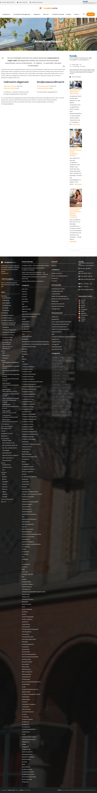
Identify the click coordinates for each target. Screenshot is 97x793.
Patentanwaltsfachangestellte (30, 629)
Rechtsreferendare (27, 662)
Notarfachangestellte (27, 617)
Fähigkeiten (62, 381)
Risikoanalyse (25, 667)
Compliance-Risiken (7, 337)
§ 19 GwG (24, 291)
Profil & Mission (5, 438)
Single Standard (26, 692)
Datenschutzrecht (27, 446)
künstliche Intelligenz (27, 584)
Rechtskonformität (56, 403)
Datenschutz (5, 355)
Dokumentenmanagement (29, 456)
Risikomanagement (27, 672)
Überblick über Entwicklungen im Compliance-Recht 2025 (34, 277)
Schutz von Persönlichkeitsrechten (31, 682)
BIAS (23, 356)
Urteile (23, 734)
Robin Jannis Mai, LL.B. (8, 458)
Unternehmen (55, 409)
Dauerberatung (6, 298)
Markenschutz (25, 597)
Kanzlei (3, 351)
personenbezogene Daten (29, 639)
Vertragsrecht (55, 344)
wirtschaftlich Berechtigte (29, 777)
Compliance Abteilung (28, 366)
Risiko (69, 403)
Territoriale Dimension (28, 712)
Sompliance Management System (31, 694)
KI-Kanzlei (54, 281)
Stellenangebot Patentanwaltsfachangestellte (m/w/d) (10, 385)
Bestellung (4, 296)
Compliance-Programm (8, 332)
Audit (23, 334)
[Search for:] (83, 250)
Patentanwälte (26, 627)
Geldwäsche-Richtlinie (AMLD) (30, 502)
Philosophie (25, 642)
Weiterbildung (63, 412)
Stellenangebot (26, 699)
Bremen (4, 479)
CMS (23, 361)
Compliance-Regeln (27, 426)
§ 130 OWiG (25, 289)
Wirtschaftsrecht (56, 415)
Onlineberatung (6, 305)
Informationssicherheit (28, 536)
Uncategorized (26, 727)
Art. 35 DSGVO (25, 329)
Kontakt (68, 14)
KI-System (24, 567)
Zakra (21, 790)
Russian (82, 321)
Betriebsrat (25, 354)
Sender (24, 687)
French (82, 304)
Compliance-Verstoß (27, 436)
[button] (10, 14)
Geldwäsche (25, 499)
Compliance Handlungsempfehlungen (32, 381)
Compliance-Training (27, 429)
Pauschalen (5, 308)
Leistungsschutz (26, 589)
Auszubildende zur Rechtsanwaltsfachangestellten (35, 344)
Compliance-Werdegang (28, 439)
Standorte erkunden (36, 2)
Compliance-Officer (27, 421)
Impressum (5, 358)
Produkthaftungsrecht (28, 644)
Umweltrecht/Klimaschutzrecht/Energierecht (64, 337)
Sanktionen (55, 406)
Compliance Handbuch (28, 379)
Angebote (36, 14)
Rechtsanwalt (25, 649)
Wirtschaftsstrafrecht (66, 415)
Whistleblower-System (28, 772)
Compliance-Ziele (7, 340)
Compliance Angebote (7, 320)
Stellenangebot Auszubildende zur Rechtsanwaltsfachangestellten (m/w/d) (10, 373)
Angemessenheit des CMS (29, 316)
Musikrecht (25, 612)
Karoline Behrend (6, 453)
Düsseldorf (5, 481)
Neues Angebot (6, 303)
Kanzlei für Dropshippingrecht (59, 276)
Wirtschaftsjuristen (27, 779)
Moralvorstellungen (27, 609)
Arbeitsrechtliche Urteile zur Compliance (33, 281)
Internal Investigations (28, 542)
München (4, 494)
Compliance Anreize (27, 369)
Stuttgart (4, 496)
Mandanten (4, 436)
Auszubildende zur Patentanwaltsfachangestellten (35, 341)
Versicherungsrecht (27, 752)
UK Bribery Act (25, 722)
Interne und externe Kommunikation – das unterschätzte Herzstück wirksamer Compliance (76, 212)
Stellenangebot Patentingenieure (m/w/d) (9, 390)
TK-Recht (24, 714)
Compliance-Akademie (57, 360)
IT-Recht (24, 549)
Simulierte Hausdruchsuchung (30, 689)
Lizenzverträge (26, 594)
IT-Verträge (25, 554)
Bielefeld (4, 476)
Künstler (24, 579)
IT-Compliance (26, 547)
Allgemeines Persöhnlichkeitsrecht (31, 314)
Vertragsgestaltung (27, 754)
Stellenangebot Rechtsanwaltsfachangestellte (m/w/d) (10, 406)
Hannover (4, 489)
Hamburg (4, 487)
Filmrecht (24, 487)
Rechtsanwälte (26, 652)
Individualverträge (27, 532)
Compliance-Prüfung (8, 335)
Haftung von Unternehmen (29, 519)
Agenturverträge (26, 309)
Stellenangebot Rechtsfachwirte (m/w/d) (9, 412)
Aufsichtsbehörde (26, 336)
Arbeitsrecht (25, 324)
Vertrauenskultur (26, 759)
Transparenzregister (27, 719)
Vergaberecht (25, 742)
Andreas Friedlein (6, 440)
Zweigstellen (25, 782)
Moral (23, 607)
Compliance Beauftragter (29, 374)
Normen (24, 614)
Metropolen (25, 602)
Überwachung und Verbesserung (7, 347)
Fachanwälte (25, 481)
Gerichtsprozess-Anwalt (58, 289)
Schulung (62, 406)
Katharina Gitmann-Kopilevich (10, 455)
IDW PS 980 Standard (27, 529)
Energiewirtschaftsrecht (28, 469)
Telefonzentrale (26, 709)
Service (76, 14)
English (82, 302)
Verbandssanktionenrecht (29, 739)
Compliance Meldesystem (29, 389)
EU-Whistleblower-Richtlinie (29, 476)
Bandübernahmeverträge (29, 346)
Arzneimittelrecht (26, 331)
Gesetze (54, 390)
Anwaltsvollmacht (7, 467)
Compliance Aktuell (58, 14)
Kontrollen (62, 397)
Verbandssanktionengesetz (29, 737)
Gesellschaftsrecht (27, 511)
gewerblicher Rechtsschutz (29, 514)
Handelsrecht (55, 319)
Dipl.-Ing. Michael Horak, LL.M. (10, 445)
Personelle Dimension (27, 637)
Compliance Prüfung (27, 399)
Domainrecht (25, 459)
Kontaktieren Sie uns (6, 433)
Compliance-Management (21, 14)
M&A (53, 334)
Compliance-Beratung (69, 360)
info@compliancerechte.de (87, 279)
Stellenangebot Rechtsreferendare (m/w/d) (10, 416)
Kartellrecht (25, 559)
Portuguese (83, 309)
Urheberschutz (26, 732)
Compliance (6, 14)
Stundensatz (5, 310)
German (82, 300)
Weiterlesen (76, 124)
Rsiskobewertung (26, 674)
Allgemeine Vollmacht (9, 86)
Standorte (4, 472)
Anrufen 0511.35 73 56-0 (8, 2)
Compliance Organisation (29, 394)
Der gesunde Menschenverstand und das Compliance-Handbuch (75, 151)
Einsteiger (65, 378)
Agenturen (25, 306)
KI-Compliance (5, 424)
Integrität (66, 390)
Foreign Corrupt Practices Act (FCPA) (32, 494)
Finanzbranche (26, 489)
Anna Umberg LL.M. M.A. (8, 443)
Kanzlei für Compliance (68, 394)
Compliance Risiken (27, 401)
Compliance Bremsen (28, 376)
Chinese (82, 319)
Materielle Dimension (27, 599)
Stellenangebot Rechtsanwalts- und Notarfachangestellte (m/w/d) (10, 400)
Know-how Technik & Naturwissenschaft (7, 427)
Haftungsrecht (26, 521)
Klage (23, 569)
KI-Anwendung (26, 564)
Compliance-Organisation (9, 330)
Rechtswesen (25, 664)
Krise (23, 577)
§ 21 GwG (24, 296)
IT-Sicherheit (25, 551)
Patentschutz (25, 634)
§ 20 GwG (24, 294)
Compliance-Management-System (60, 369)
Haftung (60, 390)
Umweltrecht (25, 724)
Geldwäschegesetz (27, 504)
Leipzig (4, 491)
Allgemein (24, 311)
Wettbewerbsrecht (27, 769)
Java (23, 557)
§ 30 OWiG (25, 299)
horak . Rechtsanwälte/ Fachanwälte (61, 322)
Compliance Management (29, 384)
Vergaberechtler (56, 341)
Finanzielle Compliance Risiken (30, 491)
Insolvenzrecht (26, 539)
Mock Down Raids (26, 604)
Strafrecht (25, 702)
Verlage (24, 744)
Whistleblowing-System (28, 774)
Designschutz (25, 451)
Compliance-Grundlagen (28, 414)
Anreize (24, 319)
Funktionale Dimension (28, 496)
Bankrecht (24, 349)
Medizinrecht (55, 301)
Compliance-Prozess (27, 424)
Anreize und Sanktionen (8, 325)
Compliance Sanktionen (28, 404)
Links (3, 470)
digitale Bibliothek (26, 454)
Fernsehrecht (25, 484)
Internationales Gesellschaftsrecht (31, 544)
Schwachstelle (26, 684)
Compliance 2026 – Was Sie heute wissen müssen (75, 91)
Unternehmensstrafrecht (28, 729)
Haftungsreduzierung (27, 524)
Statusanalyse (26, 697)
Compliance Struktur (27, 409)
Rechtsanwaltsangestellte (29, 654)
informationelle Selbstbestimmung (31, 534)
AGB (2, 286)
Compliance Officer (27, 391)
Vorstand (24, 762)
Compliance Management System (31, 386)
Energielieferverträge (27, 466)
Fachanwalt (25, 479)
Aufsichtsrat (25, 339)
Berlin (3, 474)
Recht (59, 400)
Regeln (64, 403)
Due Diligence (25, 464)
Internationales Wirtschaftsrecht (60, 324)
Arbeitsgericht (25, 321)
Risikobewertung (26, 669)
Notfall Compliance (27, 619)
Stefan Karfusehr (6, 460)
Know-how (25, 572)
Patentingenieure (26, 632)
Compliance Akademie (7, 315)
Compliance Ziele (26, 411)
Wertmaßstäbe (26, 767)
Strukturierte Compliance (29, 704)
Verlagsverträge (26, 749)
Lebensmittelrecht (27, 587)
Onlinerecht (25, 622)
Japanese (83, 313)
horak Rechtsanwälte (57, 291)
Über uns (45, 14)
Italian (82, 307)
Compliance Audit (27, 371)
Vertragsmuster (56, 309)
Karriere (3, 360)
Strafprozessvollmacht (43, 86)
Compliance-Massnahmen (29, 419)
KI (22, 562)
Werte (23, 764)
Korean (82, 317)
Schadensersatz (26, 677)
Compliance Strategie (28, 406)
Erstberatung (5, 300)
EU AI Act (24, 474)
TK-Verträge (25, 717)
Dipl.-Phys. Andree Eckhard (9, 448)
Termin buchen (22, 2)
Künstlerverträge (26, 582)
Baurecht (54, 265)
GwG (23, 517)
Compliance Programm (28, 396)
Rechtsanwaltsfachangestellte (30, 657)
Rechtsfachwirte (26, 659)
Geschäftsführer (26, 506)
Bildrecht (24, 359)
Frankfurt (4, 484)
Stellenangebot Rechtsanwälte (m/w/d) (10, 395)
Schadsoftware (26, 679)
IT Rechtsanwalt (56, 294)
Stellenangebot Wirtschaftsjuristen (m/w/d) (10, 420)
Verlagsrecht (25, 747)
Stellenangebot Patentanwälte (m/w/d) (10, 379)
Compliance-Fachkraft (57, 363)
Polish (82, 311)
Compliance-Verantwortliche (30, 434)
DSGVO (24, 461)
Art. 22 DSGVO (25, 326)
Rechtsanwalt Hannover (58, 304)
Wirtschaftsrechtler (57, 349)
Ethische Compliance (27, 471)
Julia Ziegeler (5, 450)
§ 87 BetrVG (25, 301)
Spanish (82, 306)
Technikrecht (25, 707)
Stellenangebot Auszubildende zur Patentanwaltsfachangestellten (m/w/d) (10, 365)
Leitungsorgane (69, 397)
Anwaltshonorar (6, 465)
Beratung (24, 351)
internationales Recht (57, 394)
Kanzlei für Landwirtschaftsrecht (60, 299)
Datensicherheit (26, 449)
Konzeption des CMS (27, 574)
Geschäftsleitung (26, 509)
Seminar (68, 406)
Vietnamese (84, 315)
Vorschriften (55, 412)
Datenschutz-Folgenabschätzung (31, 444)
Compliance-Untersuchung (29, 431)
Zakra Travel (11, 790)
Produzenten (25, 647)
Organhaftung (26, 624)
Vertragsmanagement (28, 757)
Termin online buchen (7, 499)
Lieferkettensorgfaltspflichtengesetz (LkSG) (33, 592)
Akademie (91, 14)
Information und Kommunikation (6, 343)
